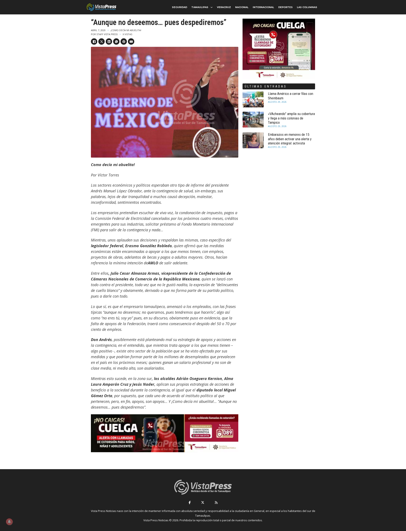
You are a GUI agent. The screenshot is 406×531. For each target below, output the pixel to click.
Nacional (241, 7)
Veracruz (224, 7)
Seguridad (179, 7)
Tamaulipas (199, 7)
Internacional (263, 7)
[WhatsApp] (116, 41)
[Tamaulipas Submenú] (211, 7)
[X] (101, 41)
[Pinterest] (124, 41)
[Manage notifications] (9, 521)
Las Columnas (307, 7)
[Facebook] (94, 41)
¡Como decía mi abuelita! (126, 30)
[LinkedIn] (109, 41)
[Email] (131, 41)
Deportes (285, 7)
